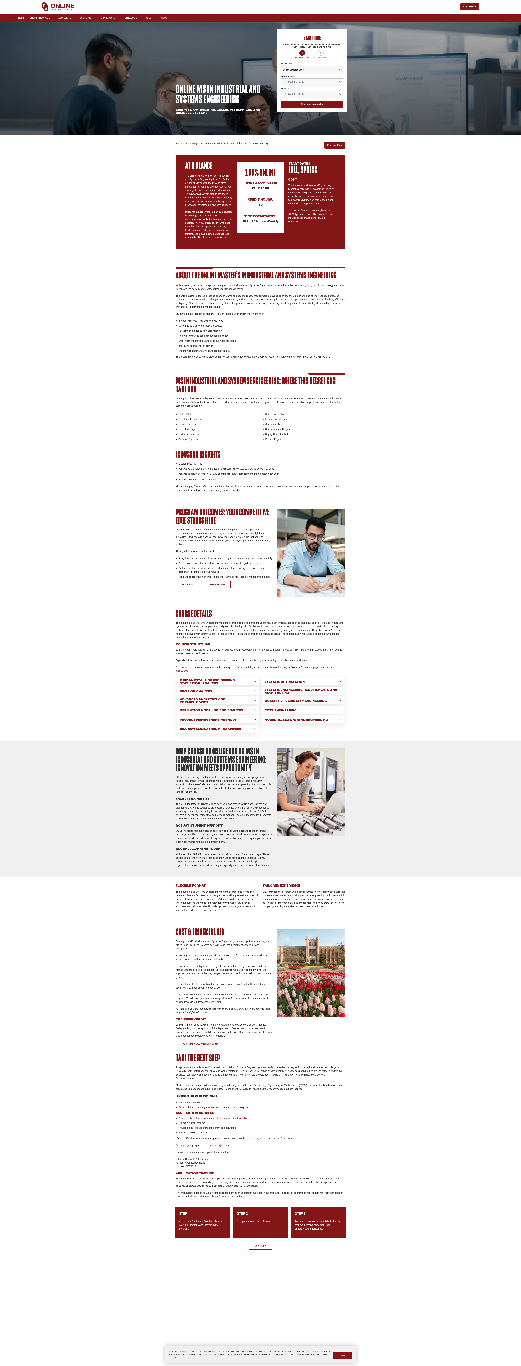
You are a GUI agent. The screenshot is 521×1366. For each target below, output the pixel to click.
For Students (107, 18)
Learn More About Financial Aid (200, 1044)
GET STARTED (469, 7)
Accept (342, 1356)
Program (285, 88)
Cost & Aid (85, 18)
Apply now (187, 584)
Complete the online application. (254, 1221)
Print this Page (335, 145)
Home (21, 18)
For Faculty (130, 18)
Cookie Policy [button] (278, 1354)
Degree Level (287, 64)
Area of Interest (288, 76)
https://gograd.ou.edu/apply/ (231, 1118)
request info (217, 584)
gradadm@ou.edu (219, 1145)
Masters (209, 143)
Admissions (64, 18)
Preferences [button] (174, 1357)
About (149, 18)
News (164, 18)
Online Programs (40, 18)
